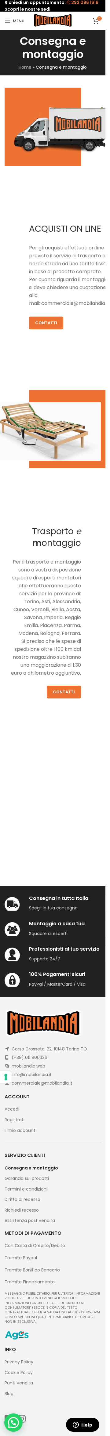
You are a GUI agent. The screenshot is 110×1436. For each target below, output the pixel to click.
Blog (9, 1394)
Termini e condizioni (26, 1189)
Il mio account (20, 1130)
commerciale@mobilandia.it (75, 303)
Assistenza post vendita (30, 1221)
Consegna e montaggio (31, 1168)
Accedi (12, 1109)
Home (25, 67)
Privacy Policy (19, 1362)
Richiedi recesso (22, 1210)
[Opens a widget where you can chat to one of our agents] (82, 1425)
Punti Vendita (19, 1383)
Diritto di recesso (22, 1199)
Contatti (46, 323)
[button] (13, 1422)
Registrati (14, 1120)
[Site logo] (53, 20)
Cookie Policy (19, 1372)
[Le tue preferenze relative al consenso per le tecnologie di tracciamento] (6, 1077)
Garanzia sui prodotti (27, 1178)
